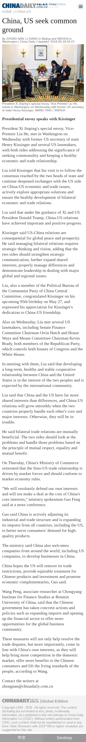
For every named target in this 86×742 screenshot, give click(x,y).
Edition (57, 4)
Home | (8, 11)
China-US (23, 11)
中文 (21, 738)
